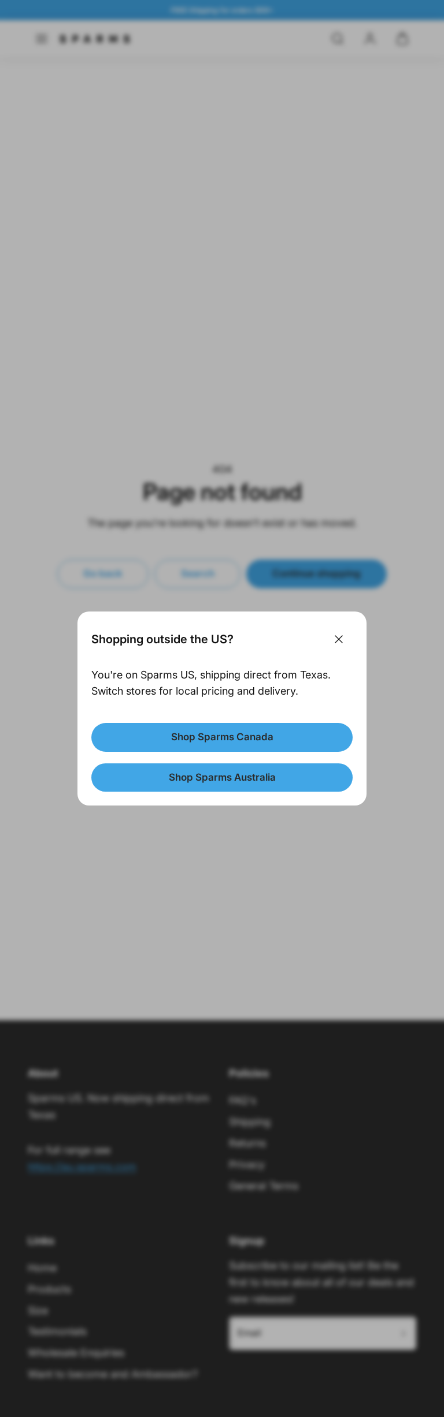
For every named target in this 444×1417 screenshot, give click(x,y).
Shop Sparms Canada (222, 737)
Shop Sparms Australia (222, 777)
